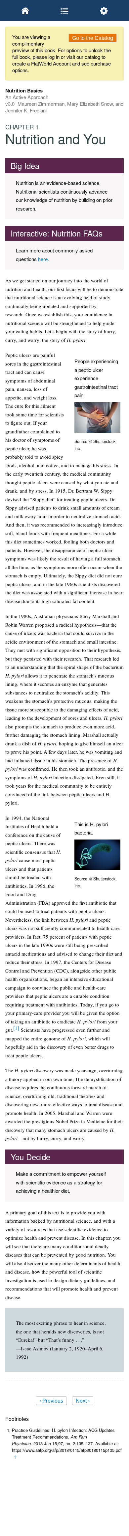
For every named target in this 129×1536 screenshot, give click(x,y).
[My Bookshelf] (25, 10)
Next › (83, 1401)
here (43, 258)
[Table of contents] (64, 10)
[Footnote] (16, 1027)
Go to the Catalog (92, 38)
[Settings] (104, 10)
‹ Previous (51, 1401)
